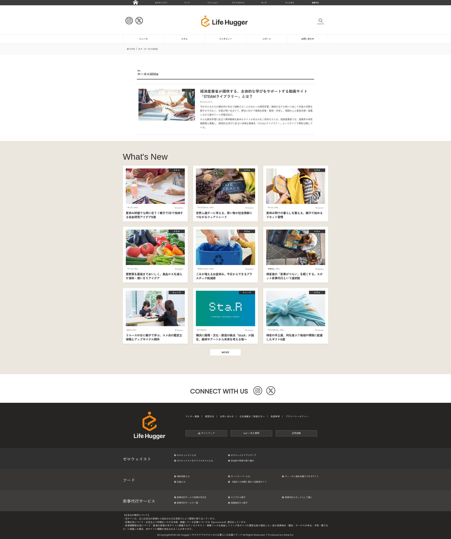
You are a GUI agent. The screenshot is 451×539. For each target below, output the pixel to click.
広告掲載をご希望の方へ (252, 416)
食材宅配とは (183, 476)
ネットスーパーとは (240, 476)
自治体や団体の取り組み (242, 460)
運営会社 (209, 416)
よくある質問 (252, 433)
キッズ (264, 2)
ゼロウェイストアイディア (243, 455)
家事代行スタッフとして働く (298, 497)
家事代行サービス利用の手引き (191, 497)
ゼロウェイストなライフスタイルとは (195, 460)
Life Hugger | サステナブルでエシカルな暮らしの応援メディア (209, 535)
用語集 (297, 433)
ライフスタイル (238, 2)
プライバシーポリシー (297, 416)
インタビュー (225, 38)
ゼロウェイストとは (186, 455)
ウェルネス (289, 2)
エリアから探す (238, 497)
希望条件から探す (239, 502)
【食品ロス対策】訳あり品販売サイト (249, 481)
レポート (266, 38)
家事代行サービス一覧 (187, 502)
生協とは (181, 481)
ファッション (212, 2)
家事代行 (315, 2)
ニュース (143, 38)
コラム (184, 38)
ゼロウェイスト (161, 2)
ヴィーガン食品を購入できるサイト (302, 476)
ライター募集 (192, 416)
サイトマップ (207, 433)
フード (187, 2)
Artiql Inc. (288, 535)
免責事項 (275, 416)
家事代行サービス (139, 501)
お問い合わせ (307, 38)
